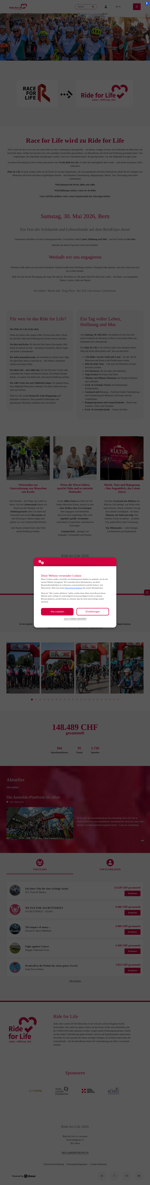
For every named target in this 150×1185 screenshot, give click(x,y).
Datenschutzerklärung (73, 588)
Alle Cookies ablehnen (75, 619)
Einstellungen (93, 611)
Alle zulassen (57, 611)
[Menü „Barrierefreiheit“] (147, 3)
